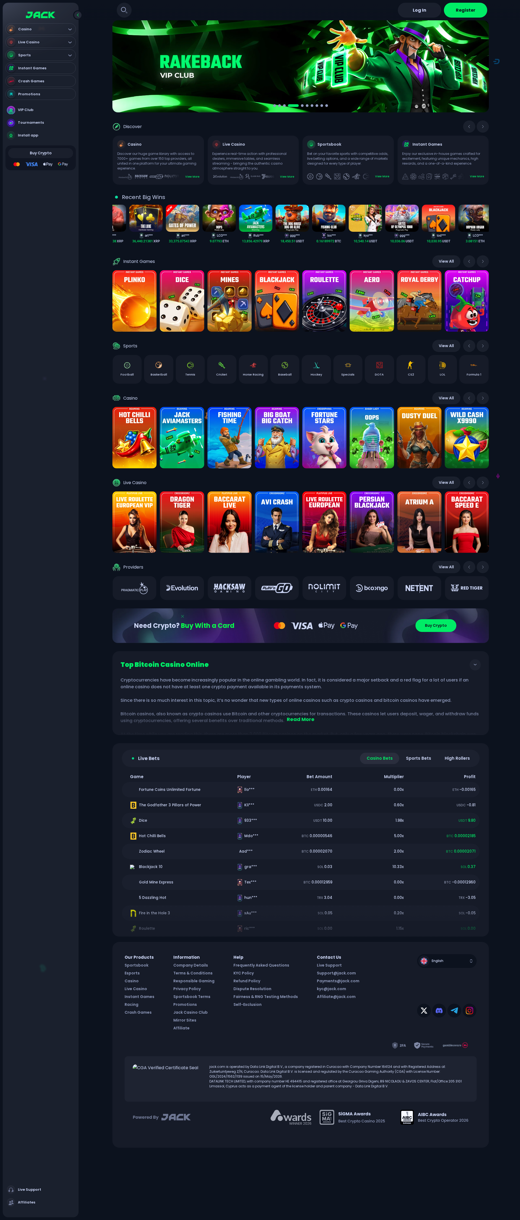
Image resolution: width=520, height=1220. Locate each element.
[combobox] (447, 967)
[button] (274, 105)
